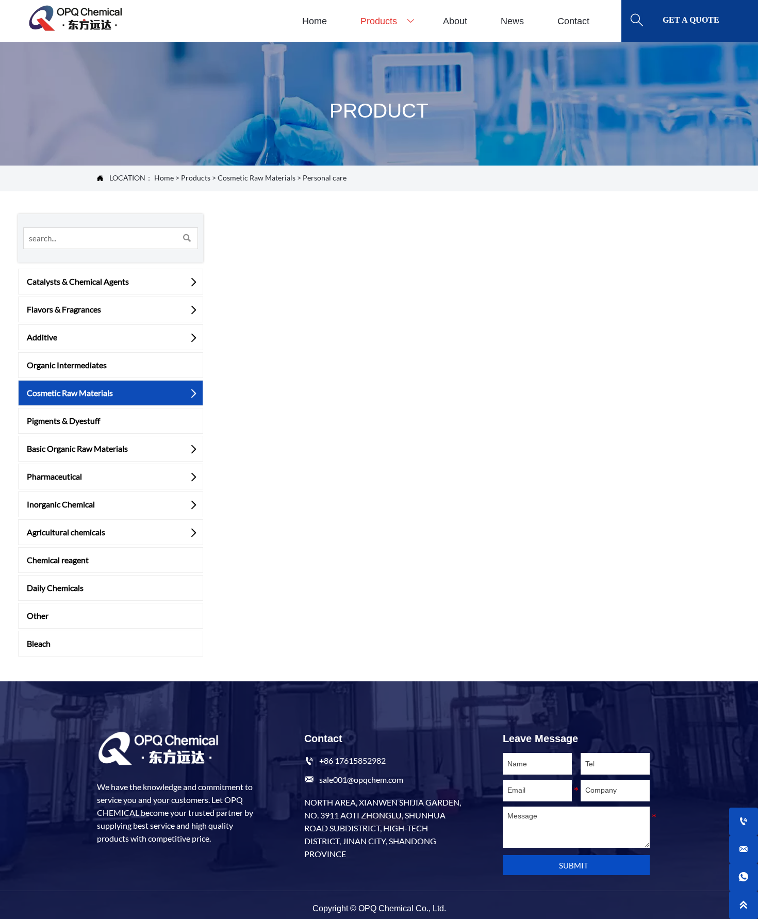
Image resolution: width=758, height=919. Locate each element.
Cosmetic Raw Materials (256, 178)
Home (164, 178)
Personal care (325, 178)
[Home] (75, 18)
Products (195, 178)
